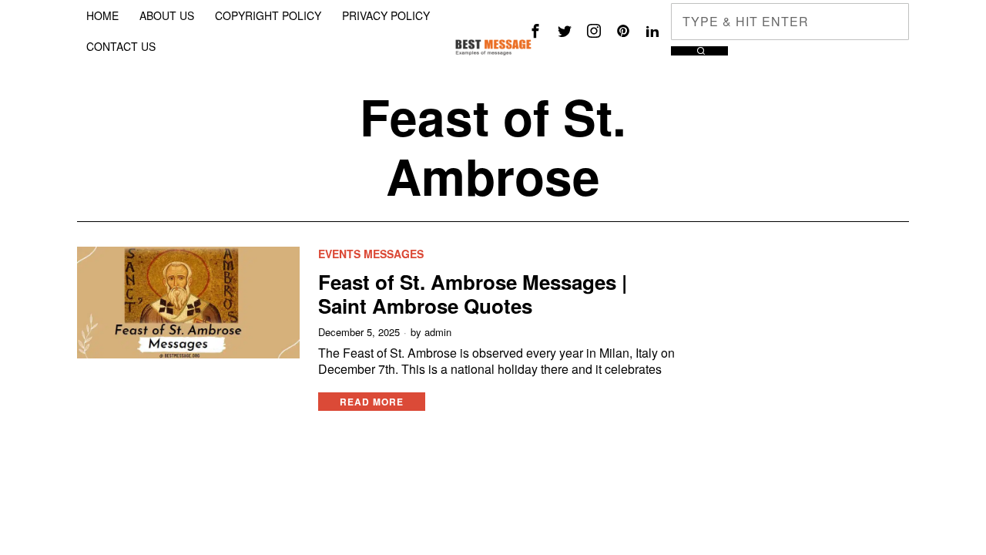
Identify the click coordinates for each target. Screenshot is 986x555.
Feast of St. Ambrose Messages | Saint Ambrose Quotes (472, 294)
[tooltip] (535, 30)
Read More (372, 402)
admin (437, 332)
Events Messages (371, 254)
